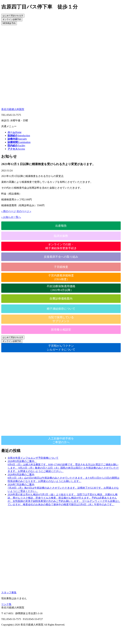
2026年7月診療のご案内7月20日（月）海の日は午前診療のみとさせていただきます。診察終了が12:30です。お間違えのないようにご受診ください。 (63, 487)
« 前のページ (8, 211)
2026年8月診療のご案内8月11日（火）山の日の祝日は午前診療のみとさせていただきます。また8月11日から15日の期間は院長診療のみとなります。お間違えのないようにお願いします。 (63, 477)
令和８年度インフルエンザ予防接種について (33, 458)
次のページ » (24, 211)
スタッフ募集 (9, 592)
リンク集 (6, 604)
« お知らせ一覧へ (11, 217)
